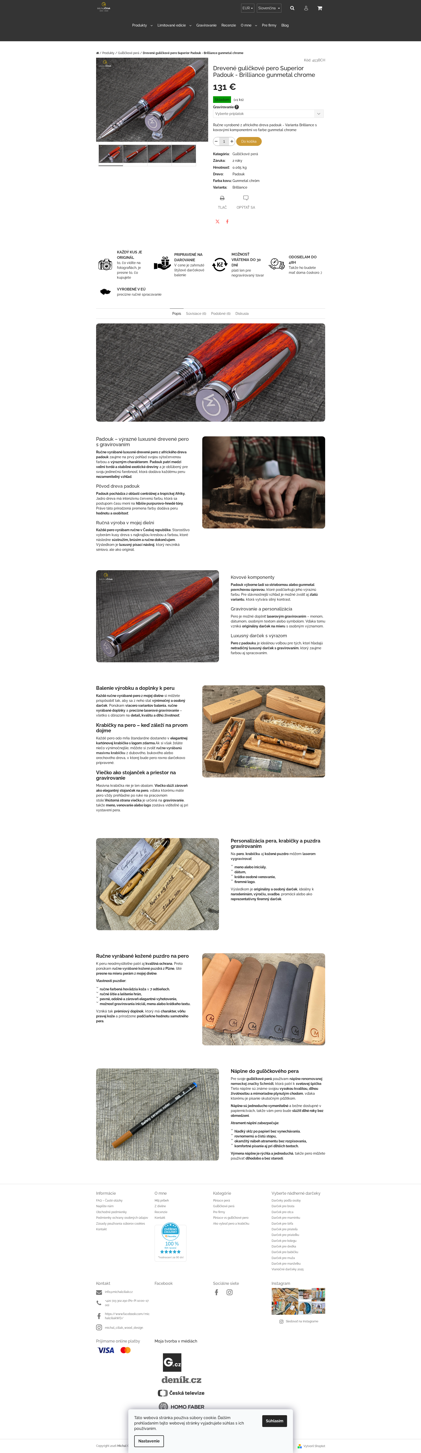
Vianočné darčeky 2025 (288, 1269)
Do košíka (249, 141)
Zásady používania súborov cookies (120, 1223)
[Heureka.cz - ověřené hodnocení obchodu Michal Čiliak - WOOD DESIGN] (181, 1242)
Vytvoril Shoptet (314, 1446)
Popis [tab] (176, 314)
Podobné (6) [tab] (221, 314)
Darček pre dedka (284, 1246)
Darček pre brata (283, 1206)
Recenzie (161, 1212)
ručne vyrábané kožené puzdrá (137, 968)
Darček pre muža (283, 1258)
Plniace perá (221, 1200)
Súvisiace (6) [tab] (196, 314)
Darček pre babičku (285, 1252)
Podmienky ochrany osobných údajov (122, 1217)
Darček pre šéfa (282, 1223)
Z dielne (160, 1206)
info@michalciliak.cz (119, 1292)
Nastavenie (149, 1441)
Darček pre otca (282, 1212)
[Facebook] (227, 221)
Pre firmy (219, 1212)
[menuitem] (142, 25)
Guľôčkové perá (245, 154)
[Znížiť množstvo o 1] (216, 141)
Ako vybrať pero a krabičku (231, 1223)
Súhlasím (274, 1421)
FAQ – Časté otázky (109, 1200)
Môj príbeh (162, 1200)
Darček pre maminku (286, 1217)
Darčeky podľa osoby (286, 1200)
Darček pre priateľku (285, 1235)
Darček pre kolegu (284, 1241)
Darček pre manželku (286, 1263)
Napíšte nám (105, 1206)
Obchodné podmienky (111, 1212)
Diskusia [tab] (242, 314)
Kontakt (101, 1229)
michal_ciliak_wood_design (124, 1327)
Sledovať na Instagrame (302, 1321)
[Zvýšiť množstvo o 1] (232, 141)
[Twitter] (217, 221)
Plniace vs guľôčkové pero (230, 1217)
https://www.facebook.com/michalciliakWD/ (127, 1316)
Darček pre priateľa (285, 1229)
